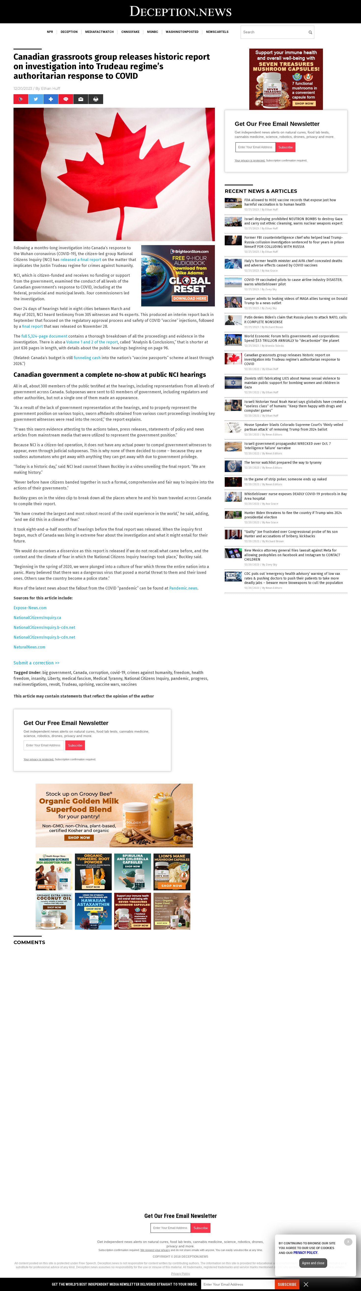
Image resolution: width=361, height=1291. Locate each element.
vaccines (129, 684)
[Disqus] (114, 1010)
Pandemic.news (183, 588)
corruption (98, 672)
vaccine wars (107, 684)
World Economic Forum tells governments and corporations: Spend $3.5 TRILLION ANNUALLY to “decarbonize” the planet (292, 338)
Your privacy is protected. (39, 759)
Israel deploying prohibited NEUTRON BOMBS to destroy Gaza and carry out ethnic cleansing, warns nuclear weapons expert (293, 221)
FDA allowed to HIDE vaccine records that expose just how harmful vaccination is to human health (290, 202)
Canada (80, 672)
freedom (182, 672)
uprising (86, 684)
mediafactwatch (99, 32)
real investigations (30, 684)
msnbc (152, 32)
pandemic (180, 678)
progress (199, 678)
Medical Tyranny (107, 678)
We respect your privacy (155, 1250)
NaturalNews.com (29, 647)
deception (69, 32)
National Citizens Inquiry (146, 678)
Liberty (53, 678)
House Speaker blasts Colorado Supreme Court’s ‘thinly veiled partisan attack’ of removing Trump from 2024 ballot (293, 427)
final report (32, 326)
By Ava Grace (270, 270)
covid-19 (117, 672)
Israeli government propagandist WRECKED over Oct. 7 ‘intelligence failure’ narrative (287, 446)
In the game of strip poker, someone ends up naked (285, 479)
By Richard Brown (272, 327)
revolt (54, 684)
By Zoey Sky (269, 289)
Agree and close (313, 1263)
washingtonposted (182, 32)
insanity (38, 678)
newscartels (217, 32)
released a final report (80, 259)
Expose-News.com (30, 608)
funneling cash (87, 358)
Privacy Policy (180, 1274)
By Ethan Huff (270, 209)
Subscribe (287, 1284)
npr (50, 32)
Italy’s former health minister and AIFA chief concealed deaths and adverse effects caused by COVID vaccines (293, 263)
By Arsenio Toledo (273, 345)
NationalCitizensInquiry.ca (37, 617)
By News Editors (272, 434)
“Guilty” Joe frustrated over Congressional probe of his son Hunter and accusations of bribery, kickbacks (291, 534)
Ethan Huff (50, 88)
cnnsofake (130, 32)
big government (56, 672)
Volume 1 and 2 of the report (92, 342)
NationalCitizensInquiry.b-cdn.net (44, 627)
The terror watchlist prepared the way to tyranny (282, 463)
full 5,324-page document (44, 336)
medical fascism (76, 678)
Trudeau (69, 684)
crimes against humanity (149, 672)
